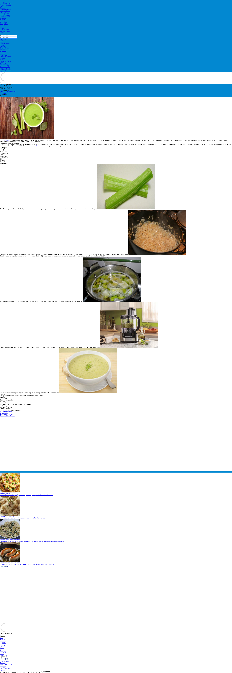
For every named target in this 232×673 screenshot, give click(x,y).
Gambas (2, 646)
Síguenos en (3, 657)
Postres (2, 27)
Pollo (1, 638)
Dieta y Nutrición (5, 11)
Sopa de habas (4, 413)
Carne (1, 6)
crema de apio (6, 140)
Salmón (2, 654)
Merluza (2, 639)
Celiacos (2, 8)
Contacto (2, 670)
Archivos (2, 667)
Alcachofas (3, 643)
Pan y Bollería (4, 22)
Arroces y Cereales (5, 5)
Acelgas (2, 642)
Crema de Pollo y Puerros (7, 416)
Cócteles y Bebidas (5, 9)
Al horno (2, 2)
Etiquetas (2, 636)
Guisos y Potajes (5, 15)
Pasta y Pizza (4, 24)
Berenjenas (3, 651)
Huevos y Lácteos (5, 16)
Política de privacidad (6, 664)
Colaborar (3, 666)
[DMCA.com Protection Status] (45, 672)
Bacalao (2, 648)
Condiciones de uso (5, 668)
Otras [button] (1, 52)
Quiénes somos (4, 661)
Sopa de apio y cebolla (6, 414)
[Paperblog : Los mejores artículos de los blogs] (4, 567)
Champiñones (4, 655)
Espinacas (3, 652)
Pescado (2, 25)
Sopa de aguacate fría (6, 411)
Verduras (2, 32)
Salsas (2, 28)
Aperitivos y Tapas (5, 3)
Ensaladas (3, 12)
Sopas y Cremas (4, 29)
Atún (1, 649)
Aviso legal (3, 663)
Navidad (2, 21)
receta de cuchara (34, 146)
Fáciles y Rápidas (5, 14)
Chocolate (3, 641)
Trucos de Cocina (5, 31)
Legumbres (3, 18)
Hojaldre (2, 645)
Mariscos (2, 19)
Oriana (4, 93)
